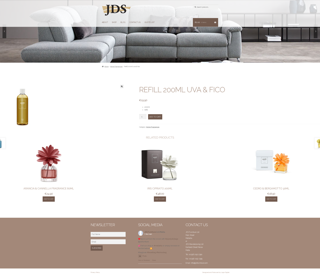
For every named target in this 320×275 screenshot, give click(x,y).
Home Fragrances (116, 66)
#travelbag (151, 252)
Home (106, 66)
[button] (122, 86)
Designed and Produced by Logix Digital (215, 272)
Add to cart (155, 117)
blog (122, 22)
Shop (114, 22)
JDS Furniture (150, 232)
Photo (144, 256)
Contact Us (134, 22)
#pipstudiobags (171, 239)
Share (154, 260)
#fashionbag (161, 252)
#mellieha (158, 246)
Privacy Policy (95, 272)
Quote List (149, 22)
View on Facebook (144, 260)
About (105, 22)
